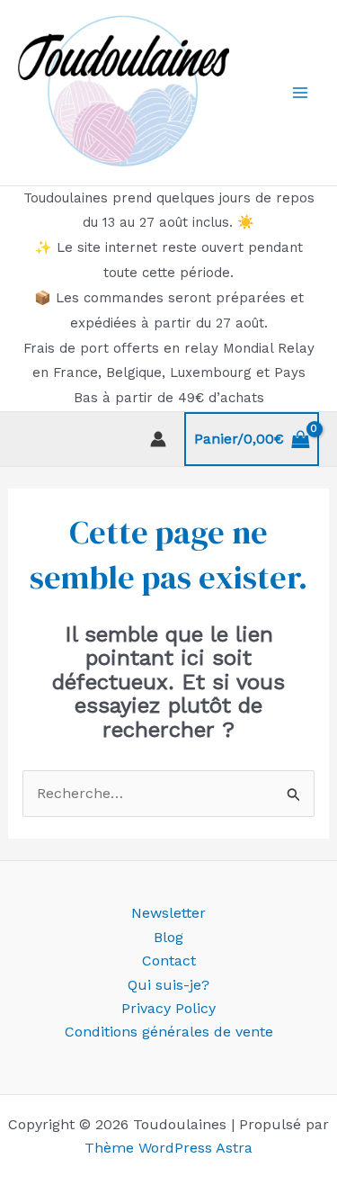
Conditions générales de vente (169, 1031)
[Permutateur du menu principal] (300, 93)
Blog (168, 937)
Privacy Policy (168, 1008)
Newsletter (168, 912)
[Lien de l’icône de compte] (158, 439)
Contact (169, 960)
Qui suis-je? (168, 984)
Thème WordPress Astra (168, 1147)
